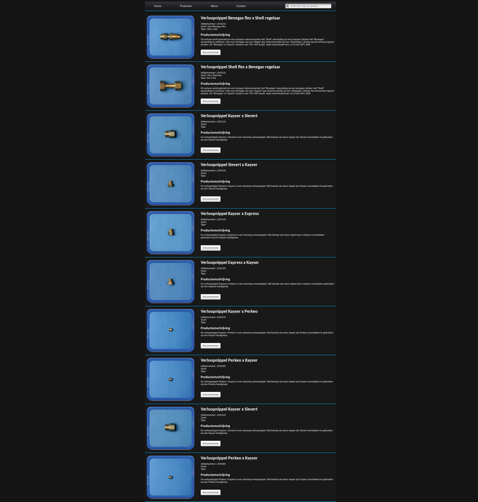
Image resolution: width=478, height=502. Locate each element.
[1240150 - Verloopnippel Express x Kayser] (170, 303)
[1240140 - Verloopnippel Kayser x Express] (170, 255)
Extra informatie (210, 52)
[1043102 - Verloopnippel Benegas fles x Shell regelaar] (170, 59)
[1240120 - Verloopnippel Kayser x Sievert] (170, 157)
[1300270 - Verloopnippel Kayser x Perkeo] (170, 352)
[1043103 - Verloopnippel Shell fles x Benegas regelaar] (170, 108)
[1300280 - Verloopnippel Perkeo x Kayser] (170, 401)
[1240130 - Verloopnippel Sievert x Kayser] (170, 206)
